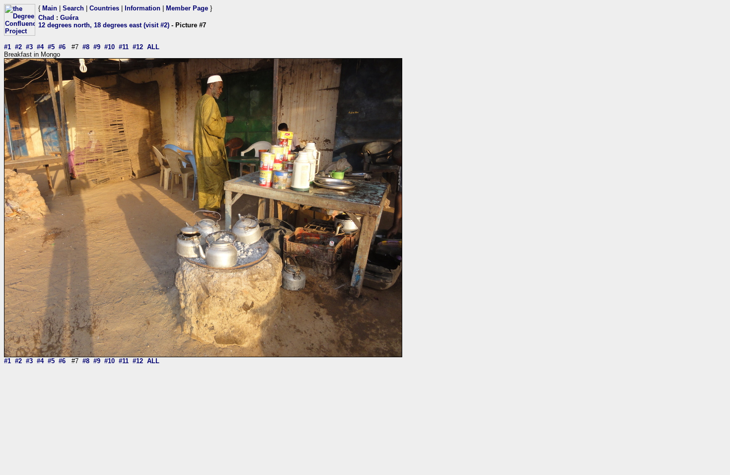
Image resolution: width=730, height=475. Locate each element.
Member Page (187, 8)
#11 (124, 47)
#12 (138, 47)
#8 (85, 47)
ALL (153, 47)
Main (49, 8)
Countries (104, 8)
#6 (62, 47)
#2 (18, 47)
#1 (7, 47)
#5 (51, 47)
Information (142, 8)
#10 (109, 47)
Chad (46, 17)
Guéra (69, 17)
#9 (96, 47)
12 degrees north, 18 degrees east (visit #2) (103, 25)
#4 (40, 47)
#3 (29, 47)
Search (73, 8)
